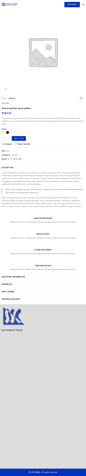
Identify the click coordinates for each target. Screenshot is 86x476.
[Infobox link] (43, 216)
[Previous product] (79, 98)
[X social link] (11, 159)
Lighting (12, 98)
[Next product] (83, 98)
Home (4, 98)
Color (4, 129)
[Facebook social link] (9, 159)
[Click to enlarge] (5, 89)
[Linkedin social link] (17, 159)
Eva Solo (5, 103)
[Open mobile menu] (83, 4)
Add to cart (19, 138)
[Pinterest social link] (14, 159)
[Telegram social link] (20, 159)
